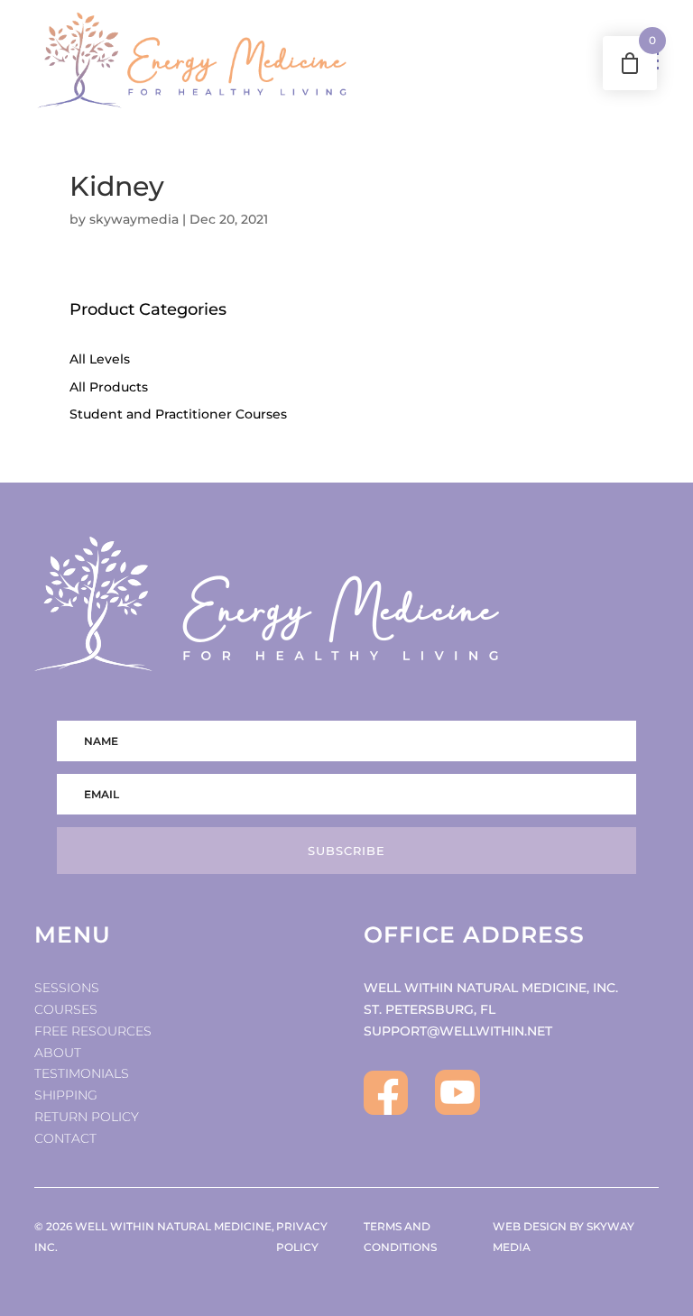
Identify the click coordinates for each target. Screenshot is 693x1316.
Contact (65, 1138)
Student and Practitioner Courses (178, 414)
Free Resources (93, 1031)
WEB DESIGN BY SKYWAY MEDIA (563, 1237)
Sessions (66, 988)
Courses (65, 1009)
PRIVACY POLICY (302, 1237)
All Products (108, 387)
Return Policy (86, 1117)
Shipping (65, 1095)
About (57, 1053)
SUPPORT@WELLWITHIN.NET (458, 1031)
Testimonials (81, 1073)
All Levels (99, 359)
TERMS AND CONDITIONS (400, 1237)
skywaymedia (134, 219)
